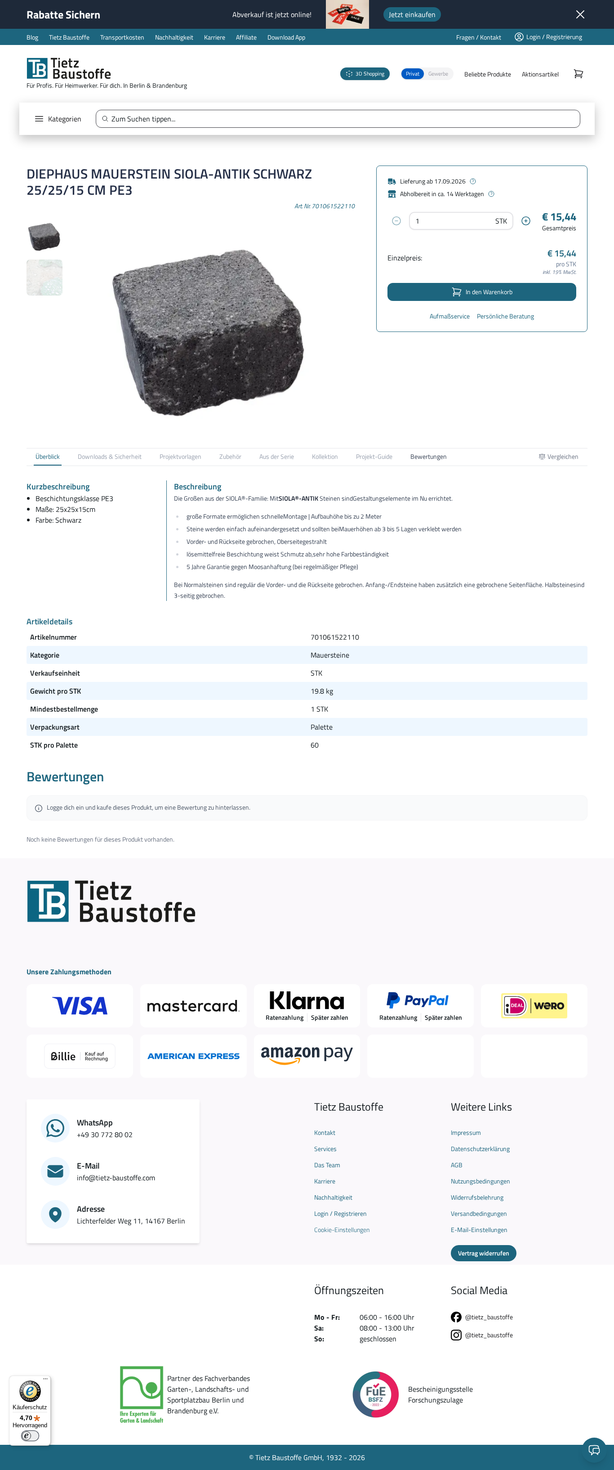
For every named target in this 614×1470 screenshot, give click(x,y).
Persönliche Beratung (505, 316)
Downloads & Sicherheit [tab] (110, 456)
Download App (286, 37)
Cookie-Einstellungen (341, 1229)
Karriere (214, 37)
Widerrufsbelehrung (477, 1197)
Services (325, 1148)
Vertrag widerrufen (483, 1253)
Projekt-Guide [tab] (374, 456)
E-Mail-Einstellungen (479, 1229)
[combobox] (341, 118)
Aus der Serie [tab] (276, 456)
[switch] (30, 1435)
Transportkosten (122, 37)
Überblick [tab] (48, 456)
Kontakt (324, 1132)
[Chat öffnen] (594, 1450)
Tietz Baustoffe (69, 37)
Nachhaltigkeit (174, 37)
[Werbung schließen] (580, 14)
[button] (427, 73)
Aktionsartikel (540, 74)
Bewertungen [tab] (428, 456)
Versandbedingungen (479, 1213)
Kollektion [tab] (325, 456)
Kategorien (64, 118)
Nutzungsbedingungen (480, 1181)
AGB (457, 1165)
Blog (32, 37)
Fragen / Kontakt (478, 37)
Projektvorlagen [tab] (180, 456)
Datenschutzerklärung (480, 1148)
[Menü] (45, 1381)
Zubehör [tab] (230, 456)
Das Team (327, 1165)
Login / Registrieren (340, 1213)
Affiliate (246, 37)
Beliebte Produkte (487, 74)
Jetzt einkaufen (412, 14)
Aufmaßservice (450, 316)
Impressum (466, 1132)
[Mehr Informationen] (472, 181)
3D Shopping (370, 73)
